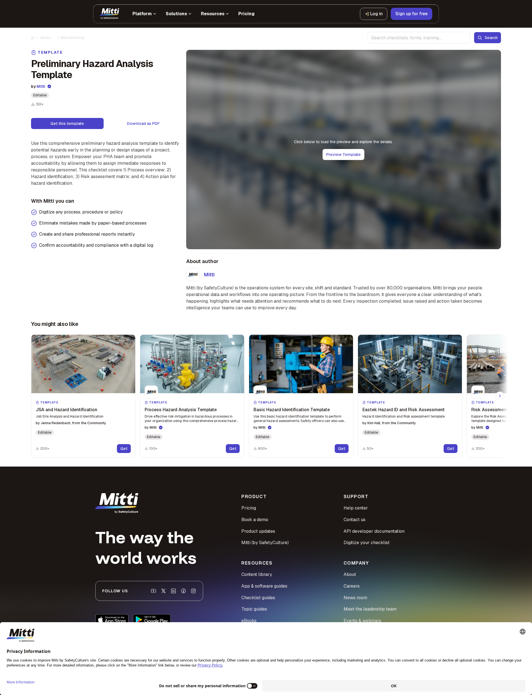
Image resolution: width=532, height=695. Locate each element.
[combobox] (419, 37)
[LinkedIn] (173, 591)
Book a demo (254, 519)
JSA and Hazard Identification (66, 410)
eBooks (249, 621)
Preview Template (343, 154)
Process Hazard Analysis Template (181, 410)
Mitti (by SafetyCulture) (265, 542)
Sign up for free (411, 14)
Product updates (258, 531)
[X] (163, 591)
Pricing (248, 508)
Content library (256, 574)
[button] (83, 396)
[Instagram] (193, 591)
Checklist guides (258, 598)
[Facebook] (183, 591)
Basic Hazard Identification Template (292, 410)
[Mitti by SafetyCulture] (109, 13)
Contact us (354, 519)
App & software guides (264, 586)
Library (45, 37)
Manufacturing (72, 37)
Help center (356, 508)
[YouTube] (153, 591)
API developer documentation (374, 531)
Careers (352, 586)
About (350, 574)
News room (355, 598)
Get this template (67, 123)
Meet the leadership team (370, 609)
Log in (376, 14)
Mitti (41, 86)
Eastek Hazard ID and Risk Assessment (403, 410)
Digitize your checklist (367, 542)
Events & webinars (362, 621)
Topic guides (254, 609)
